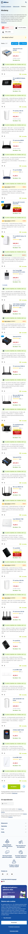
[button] (14, 823)
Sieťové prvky (16, 6)
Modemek (10, 817)
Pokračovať (3, 22)
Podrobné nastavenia (14, 927)
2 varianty (4, 285)
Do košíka (24, 74)
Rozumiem (14, 922)
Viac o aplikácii (7, 896)
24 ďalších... (14, 786)
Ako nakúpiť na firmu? (7, 37)
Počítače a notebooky (6, 6)
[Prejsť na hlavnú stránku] (5, 2)
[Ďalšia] (24, 786)
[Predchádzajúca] (4, 786)
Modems (3, 812)
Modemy (23, 6)
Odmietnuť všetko (14, 931)
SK (4, 881)
